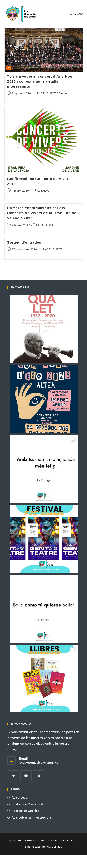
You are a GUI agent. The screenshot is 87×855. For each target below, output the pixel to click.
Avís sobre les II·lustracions (32, 817)
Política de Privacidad (27, 804)
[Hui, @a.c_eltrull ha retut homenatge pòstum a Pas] (44, 329)
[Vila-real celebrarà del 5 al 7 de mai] (44, 539)
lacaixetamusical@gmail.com (40, 762)
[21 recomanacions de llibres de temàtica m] (44, 678)
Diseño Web (33, 847)
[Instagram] (38, 775)
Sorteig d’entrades (24, 242)
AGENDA (43, 190)
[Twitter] (13, 775)
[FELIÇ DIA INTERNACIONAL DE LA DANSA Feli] (44, 609)
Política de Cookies (25, 810)
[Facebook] (26, 775)
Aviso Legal (20, 797)
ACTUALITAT (47, 93)
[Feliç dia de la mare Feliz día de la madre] (44, 469)
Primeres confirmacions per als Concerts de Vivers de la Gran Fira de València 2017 (41, 213)
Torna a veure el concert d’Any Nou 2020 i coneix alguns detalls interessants (39, 81)
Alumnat (64, 93)
